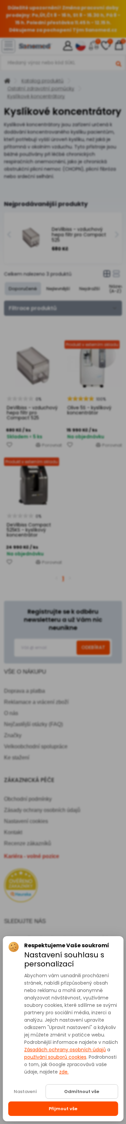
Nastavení (25, 1091)
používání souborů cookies (55, 1057)
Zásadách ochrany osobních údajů (65, 1049)
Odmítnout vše (81, 1091)
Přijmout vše (63, 1108)
